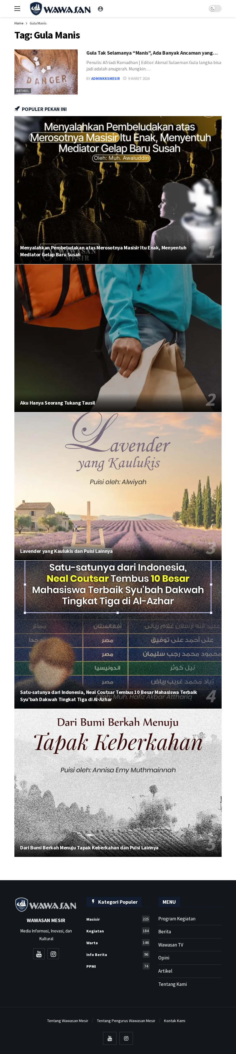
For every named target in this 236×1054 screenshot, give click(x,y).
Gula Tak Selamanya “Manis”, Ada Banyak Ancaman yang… (151, 52)
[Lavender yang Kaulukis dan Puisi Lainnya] (118, 486)
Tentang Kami (172, 984)
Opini (163, 958)
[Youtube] (39, 953)
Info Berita (117, 954)
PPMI (117, 966)
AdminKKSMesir (105, 78)
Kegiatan (117, 931)
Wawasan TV (170, 945)
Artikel (22, 91)
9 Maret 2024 (138, 78)
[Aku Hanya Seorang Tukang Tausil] (118, 338)
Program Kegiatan (176, 918)
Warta (117, 942)
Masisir (117, 919)
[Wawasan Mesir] (100, 8)
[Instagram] (53, 953)
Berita (164, 931)
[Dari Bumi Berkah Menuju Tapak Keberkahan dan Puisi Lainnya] (118, 783)
